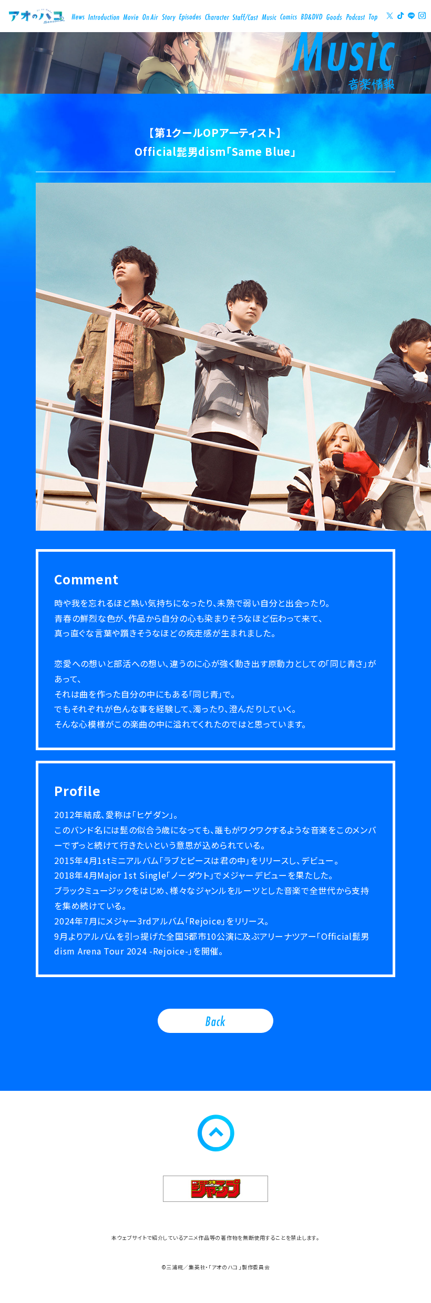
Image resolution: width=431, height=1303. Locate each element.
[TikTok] (400, 15)
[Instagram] (422, 15)
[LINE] (411, 15)
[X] (390, 15)
